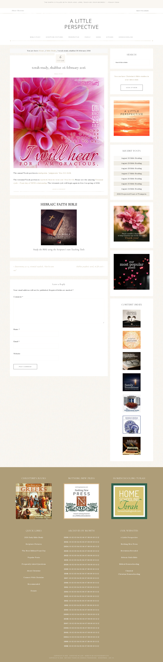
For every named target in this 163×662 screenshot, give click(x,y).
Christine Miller (76, 655)
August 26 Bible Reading (131, 179)
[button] (34, 501)
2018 (66, 574)
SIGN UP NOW (131, 87)
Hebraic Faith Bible (129, 557)
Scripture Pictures (34, 544)
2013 (66, 596)
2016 (66, 583)
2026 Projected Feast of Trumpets (131, 194)
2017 (66, 578)
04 (78, 537)
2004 (66, 637)
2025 (66, 542)
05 (81, 537)
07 (86, 537)
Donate (34, 591)
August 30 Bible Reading (131, 158)
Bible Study (58, 74)
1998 (66, 646)
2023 (66, 551)
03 (75, 537)
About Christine (34, 571)
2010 (66, 610)
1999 (66, 641)
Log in (111, 658)
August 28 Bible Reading (131, 168)
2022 (66, 555)
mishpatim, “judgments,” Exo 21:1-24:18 (54, 173)
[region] (33, 501)
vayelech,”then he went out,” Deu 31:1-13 (57, 180)
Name (16, 329)
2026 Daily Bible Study (33, 537)
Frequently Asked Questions (34, 564)
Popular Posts (34, 557)
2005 (66, 632)
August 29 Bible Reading (131, 163)
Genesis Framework (88, 658)
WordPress (102, 658)
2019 (66, 569)
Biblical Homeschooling (129, 564)
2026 (66, 537)
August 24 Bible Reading (131, 189)
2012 (66, 601)
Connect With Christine (34, 577)
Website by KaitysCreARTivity (97, 655)
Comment (18, 297)
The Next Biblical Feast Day (34, 551)
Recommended (34, 584)
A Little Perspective (81, 23)
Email (16, 341)
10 (94, 542)
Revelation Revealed (129, 551)
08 (89, 537)
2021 (66, 560)
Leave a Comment (58, 189)
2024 (66, 546)
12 (98, 542)
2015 (66, 587)
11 (96, 542)
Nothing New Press (129, 544)
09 (91, 542)
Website (16, 354)
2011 (66, 605)
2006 (66, 628)
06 (83, 537)
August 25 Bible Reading (131, 184)
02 (73, 537)
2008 (66, 619)
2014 (66, 592)
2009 (66, 614)
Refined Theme (70, 658)
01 (70, 537)
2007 (66, 623)
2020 (66, 564)
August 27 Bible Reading (131, 173)
